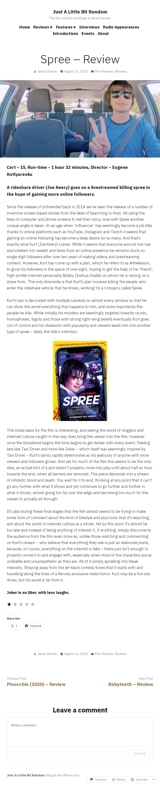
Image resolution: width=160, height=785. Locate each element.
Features (64, 27)
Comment (139, 753)
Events (87, 33)
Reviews (41, 27)
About (103, 33)
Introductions (65, 33)
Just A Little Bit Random (80, 12)
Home (24, 27)
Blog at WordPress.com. (63, 775)
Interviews (89, 27)
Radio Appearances (121, 27)
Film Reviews (104, 71)
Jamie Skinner (47, 71)
